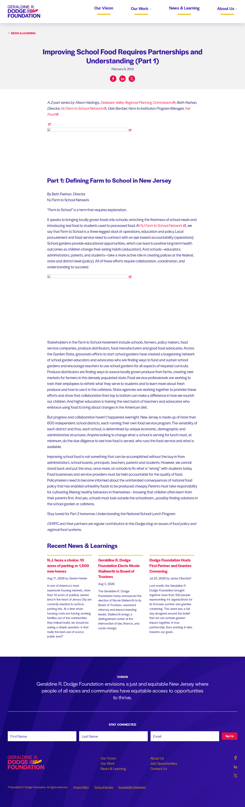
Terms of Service (103, 787)
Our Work (140, 8)
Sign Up (229, 736)
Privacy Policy (81, 787)
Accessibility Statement (132, 787)
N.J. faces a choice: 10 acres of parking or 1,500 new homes (68, 565)
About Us (226, 8)
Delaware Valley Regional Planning (135, 102)
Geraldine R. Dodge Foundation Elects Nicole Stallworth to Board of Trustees (119, 568)
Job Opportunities (163, 763)
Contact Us (158, 768)
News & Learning (184, 8)
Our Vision (103, 8)
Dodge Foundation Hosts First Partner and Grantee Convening (170, 565)
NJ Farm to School (82, 108)
